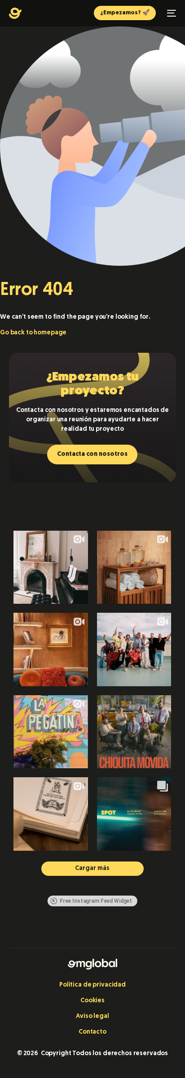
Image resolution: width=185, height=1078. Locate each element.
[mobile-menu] (170, 13)
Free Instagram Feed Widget (96, 901)
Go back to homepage (33, 332)
